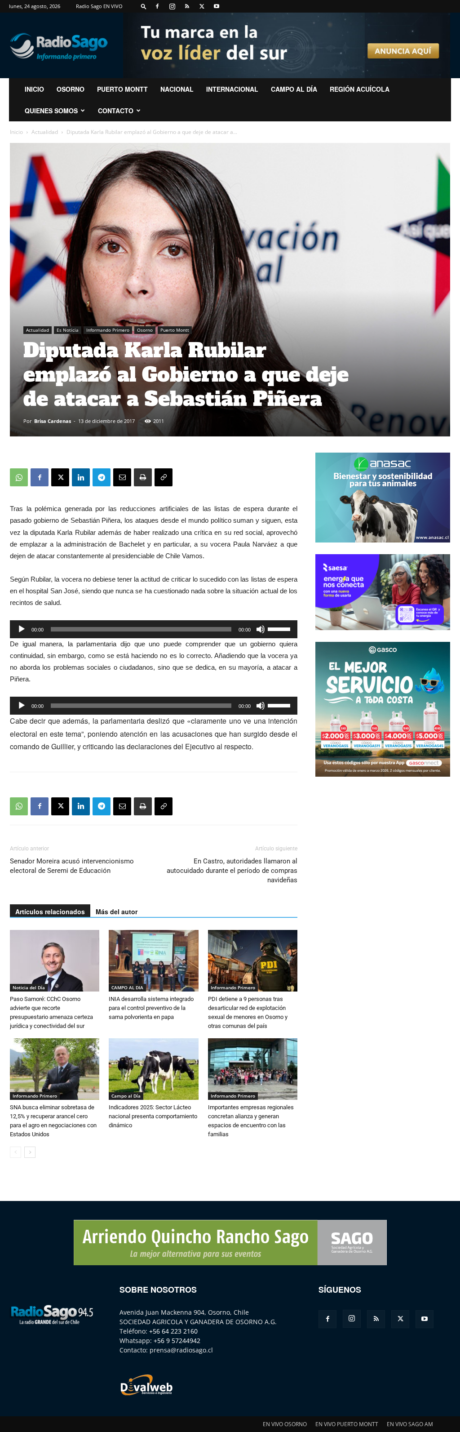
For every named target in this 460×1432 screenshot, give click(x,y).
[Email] (122, 477)
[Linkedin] (81, 477)
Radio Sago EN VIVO (99, 6)
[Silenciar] (260, 629)
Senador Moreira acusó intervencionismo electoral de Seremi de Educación (72, 866)
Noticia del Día (29, 987)
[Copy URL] (163, 477)
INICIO (34, 88)
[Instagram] (172, 6)
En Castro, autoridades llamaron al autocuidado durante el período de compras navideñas (232, 870)
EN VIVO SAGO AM (410, 1424)
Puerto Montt (122, 88)
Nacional (177, 88)
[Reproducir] (21, 629)
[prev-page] (15, 1152)
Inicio (16, 132)
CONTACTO (115, 110)
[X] (201, 6)
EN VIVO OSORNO (285, 1424)
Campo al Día (294, 88)
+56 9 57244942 (177, 1340)
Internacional (232, 88)
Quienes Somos (51, 110)
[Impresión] (143, 477)
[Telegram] (102, 477)
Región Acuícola (359, 88)
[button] (143, 6)
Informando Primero (107, 330)
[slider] (280, 628)
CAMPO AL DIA (127, 987)
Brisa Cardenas (52, 421)
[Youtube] (216, 6)
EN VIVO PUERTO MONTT (346, 1424)
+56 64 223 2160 (173, 1331)
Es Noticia (68, 330)
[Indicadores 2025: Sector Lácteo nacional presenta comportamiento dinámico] (153, 1069)
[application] (153, 629)
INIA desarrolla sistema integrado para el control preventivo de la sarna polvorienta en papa (151, 1008)
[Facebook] (157, 6)
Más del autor (116, 911)
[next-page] (29, 1152)
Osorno (70, 88)
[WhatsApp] (19, 477)
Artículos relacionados (50, 911)
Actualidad (44, 132)
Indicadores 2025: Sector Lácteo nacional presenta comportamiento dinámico (153, 1116)
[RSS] (187, 6)
